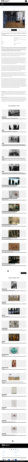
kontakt (3, 447)
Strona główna (6, 6)
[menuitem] (3, 447)
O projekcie (3, 455)
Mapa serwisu (3, 452)
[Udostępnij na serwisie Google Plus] (4, 34)
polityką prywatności (22, 461)
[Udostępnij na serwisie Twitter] (5, 34)
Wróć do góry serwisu (17, 455)
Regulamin (16, 452)
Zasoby (10, 6)
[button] (14, 19)
